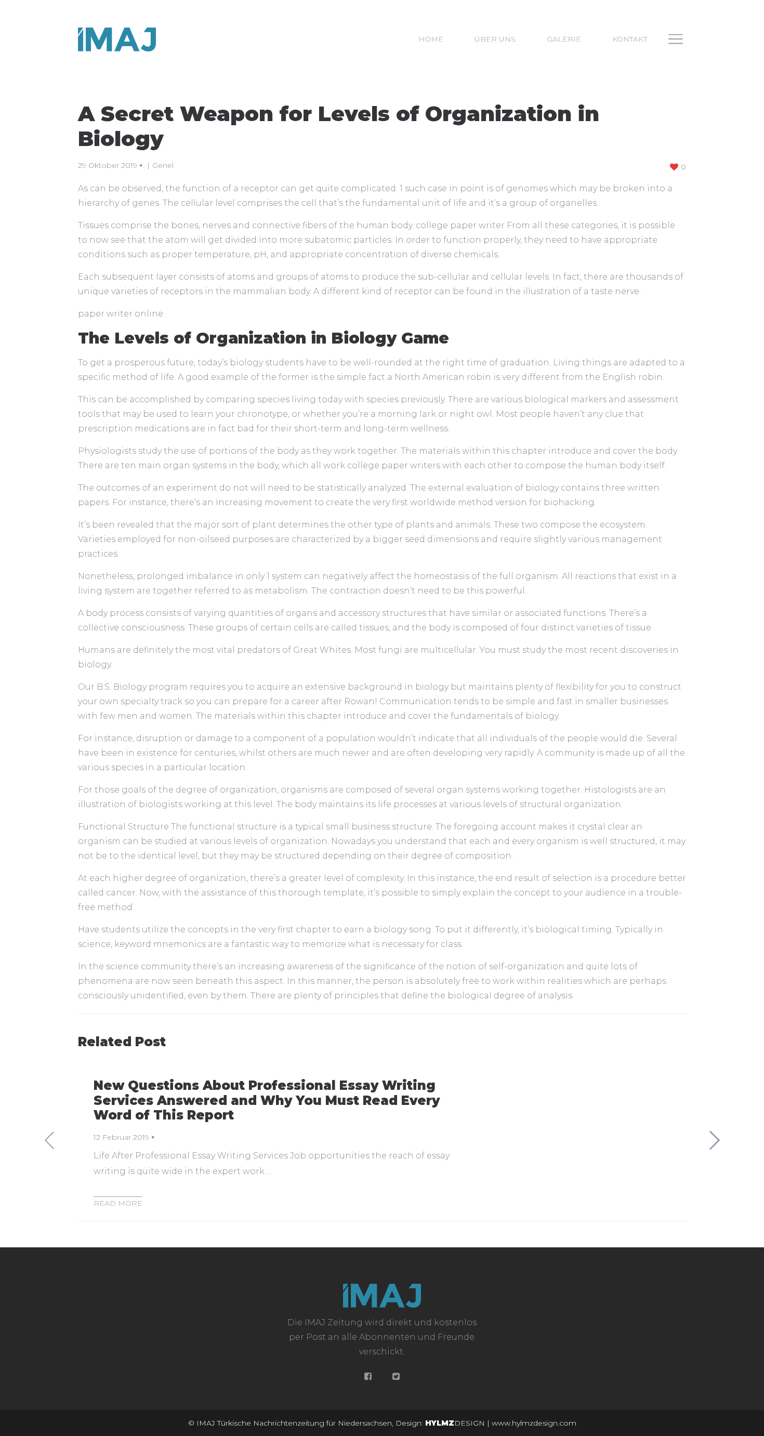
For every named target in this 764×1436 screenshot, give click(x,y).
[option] (382, 1140)
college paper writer (460, 225)
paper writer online (120, 314)
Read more (118, 1203)
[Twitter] (396, 1376)
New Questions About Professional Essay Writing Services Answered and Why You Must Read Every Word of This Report (267, 1100)
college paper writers (393, 465)
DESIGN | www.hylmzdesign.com (500, 1423)
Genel (163, 165)
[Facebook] (368, 1376)
